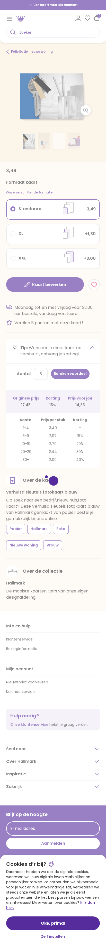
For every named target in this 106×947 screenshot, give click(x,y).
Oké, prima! (53, 923)
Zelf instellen (53, 936)
